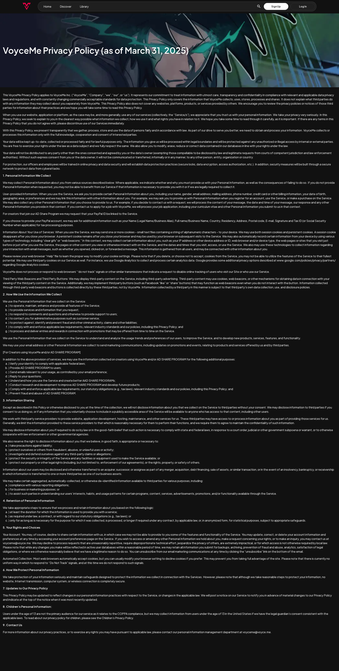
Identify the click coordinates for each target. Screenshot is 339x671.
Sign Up (276, 6)
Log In (303, 6)
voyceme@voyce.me (17, 543)
